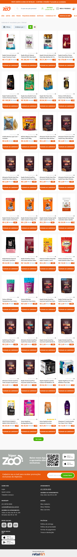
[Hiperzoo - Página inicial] (7, 8)
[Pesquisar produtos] (17, 8)
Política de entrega (47, 524)
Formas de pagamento (48, 530)
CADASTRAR (67, 475)
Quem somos (6, 492)
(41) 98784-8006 (46, 489)
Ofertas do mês (65, 16)
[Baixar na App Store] (8, 537)
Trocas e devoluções (47, 532)
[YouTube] (15, 525)
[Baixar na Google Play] (8, 542)
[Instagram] (4, 525)
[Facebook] (9, 525)
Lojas (3, 489)
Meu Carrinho (45, 510)
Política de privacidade (48, 527)
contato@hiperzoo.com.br (10, 507)
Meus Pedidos (45, 507)
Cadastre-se (49, 9)
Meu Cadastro (45, 504)
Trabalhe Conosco (8, 495)
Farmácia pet (51, 16)
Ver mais (38, 439)
